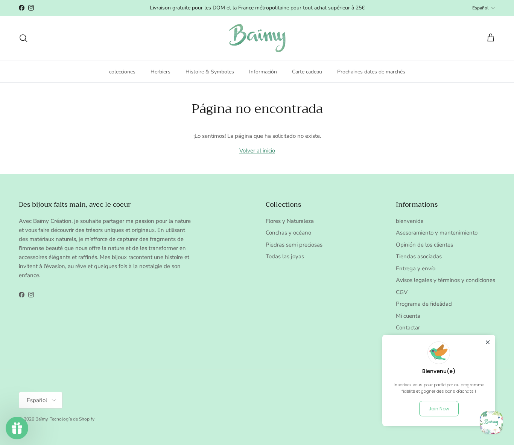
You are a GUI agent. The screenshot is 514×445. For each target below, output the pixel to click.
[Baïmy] (257, 38)
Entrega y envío (415, 268)
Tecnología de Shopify (72, 419)
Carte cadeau (307, 71)
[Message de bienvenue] (491, 422)
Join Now (439, 408)
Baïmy (41, 419)
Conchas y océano (288, 232)
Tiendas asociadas (419, 256)
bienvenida (410, 221)
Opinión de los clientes (424, 244)
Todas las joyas (285, 256)
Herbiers (160, 71)
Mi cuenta (408, 316)
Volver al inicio (257, 150)
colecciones (122, 71)
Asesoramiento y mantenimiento (437, 232)
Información (263, 71)
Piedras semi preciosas (294, 244)
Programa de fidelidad (424, 304)
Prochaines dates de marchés (371, 71)
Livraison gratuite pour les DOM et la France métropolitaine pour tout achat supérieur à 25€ (257, 7)
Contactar (408, 327)
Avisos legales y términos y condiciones (445, 280)
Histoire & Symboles (210, 71)
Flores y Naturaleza (290, 221)
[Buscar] (23, 38)
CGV (402, 292)
